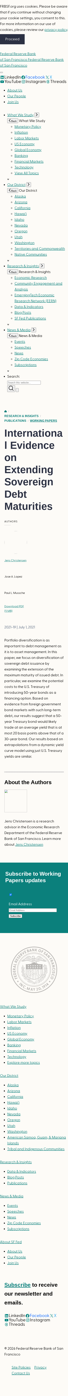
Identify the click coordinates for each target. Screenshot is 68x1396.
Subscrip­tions (26, 365)
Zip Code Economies (31, 359)
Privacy (40, 1367)
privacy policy (55, 29)
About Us (14, 90)
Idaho (19, 219)
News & (11, 1196)
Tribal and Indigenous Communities (36, 1149)
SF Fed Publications (30, 318)
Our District (16, 184)
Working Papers (43, 420)
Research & (16, 1162)
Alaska (20, 196)
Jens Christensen (15, 560)
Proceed (12, 39)
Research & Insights (23, 266)
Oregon (21, 231)
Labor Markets (27, 138)
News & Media (19, 330)
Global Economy (28, 150)
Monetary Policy (28, 126)
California (22, 208)
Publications (15, 420)
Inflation (21, 132)
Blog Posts (23, 312)
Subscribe (17, 1285)
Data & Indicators (29, 306)
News (19, 353)
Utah (18, 237)
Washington (24, 243)
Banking (21, 155)
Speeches (23, 347)
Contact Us (21, 1373)
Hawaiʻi (21, 214)
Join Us (13, 102)
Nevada (21, 225)
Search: (13, 376)
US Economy (25, 144)
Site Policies (21, 1367)
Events (20, 341)
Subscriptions (18, 1229)
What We (13, 1006)
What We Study (20, 115)
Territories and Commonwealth (40, 248)
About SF (11, 1242)
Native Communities (31, 254)
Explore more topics (23, 1062)
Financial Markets (29, 161)
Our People (16, 96)
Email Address (20, 904)
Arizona (21, 202)
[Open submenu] (36, 115)
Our (9, 1075)
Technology (24, 167)
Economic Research (31, 277)
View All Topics (27, 173)
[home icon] (5, 411)
